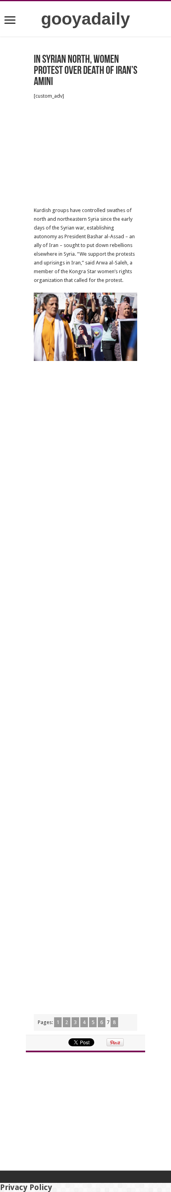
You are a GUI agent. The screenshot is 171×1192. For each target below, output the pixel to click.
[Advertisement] (85, 153)
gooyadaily (85, 18)
